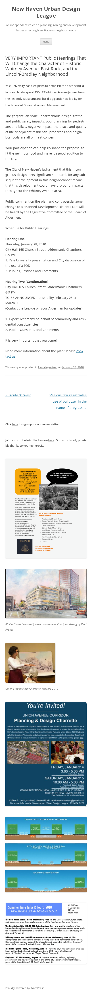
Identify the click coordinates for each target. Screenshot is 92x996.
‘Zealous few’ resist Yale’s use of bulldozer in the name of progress (68, 401)
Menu (46, 41)
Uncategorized (47, 367)
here (15, 424)
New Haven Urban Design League (46, 12)
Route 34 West (18, 395)
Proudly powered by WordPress (24, 988)
